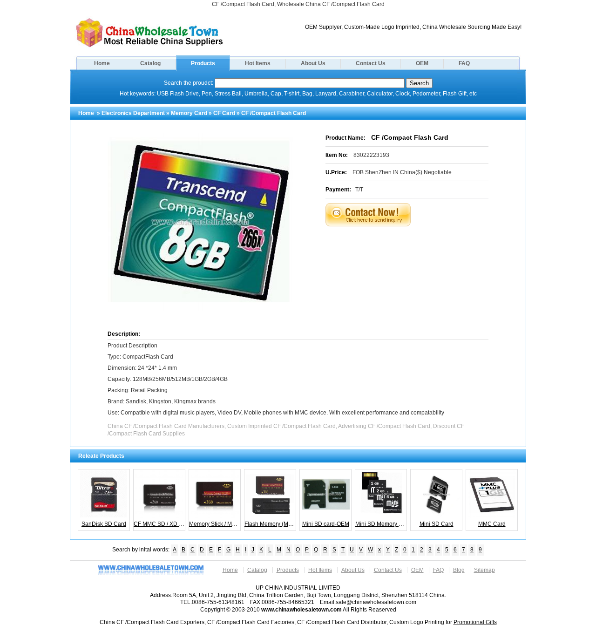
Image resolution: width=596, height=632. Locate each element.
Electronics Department (133, 113)
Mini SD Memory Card (381, 524)
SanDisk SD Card (103, 524)
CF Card (224, 113)
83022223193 (371, 155)
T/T (359, 189)
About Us (313, 63)
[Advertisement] (418, 250)
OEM (422, 63)
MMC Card (492, 524)
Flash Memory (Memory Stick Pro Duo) (270, 524)
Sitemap (484, 570)
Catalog (150, 63)
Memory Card (189, 113)
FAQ (464, 63)
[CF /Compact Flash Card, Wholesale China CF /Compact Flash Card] (149, 46)
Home (102, 63)
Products (203, 63)
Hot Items (258, 63)
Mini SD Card (437, 524)
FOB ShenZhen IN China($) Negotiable (402, 172)
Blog (459, 570)
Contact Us (371, 63)
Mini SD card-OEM (325, 524)
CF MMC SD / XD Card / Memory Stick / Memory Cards (159, 524)
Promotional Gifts (475, 622)
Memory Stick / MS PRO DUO (215, 524)
